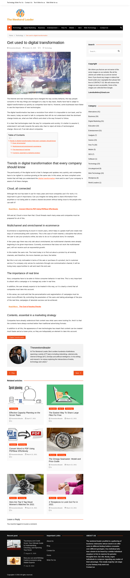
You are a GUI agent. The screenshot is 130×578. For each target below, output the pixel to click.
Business (41, 28)
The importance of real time (21, 149)
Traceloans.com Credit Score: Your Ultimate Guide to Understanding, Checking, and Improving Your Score (33, 545)
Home (49, 555)
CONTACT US (98, 82)
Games (91, 140)
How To (64, 28)
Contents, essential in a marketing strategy (26, 153)
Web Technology (90, 28)
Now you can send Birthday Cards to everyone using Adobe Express (33, 560)
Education (53, 408)
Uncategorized (93, 168)
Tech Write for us (39, 2)
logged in (19, 524)
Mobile (71, 28)
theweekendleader (15, 48)
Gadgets (91, 135)
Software (91, 159)
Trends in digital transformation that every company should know (33, 141)
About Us (50, 541)
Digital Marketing (30, 28)
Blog (48, 546)
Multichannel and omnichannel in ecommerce (27, 146)
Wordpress (92, 178)
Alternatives (92, 112)
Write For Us (51, 560)
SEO (80, 28)
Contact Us (28, 2)
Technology (17, 28)
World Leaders (93, 182)
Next (77, 373)
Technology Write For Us (15, 2)
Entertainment (52, 28)
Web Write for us (51, 2)
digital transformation (46, 178)
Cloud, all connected (18, 143)
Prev (13, 373)
